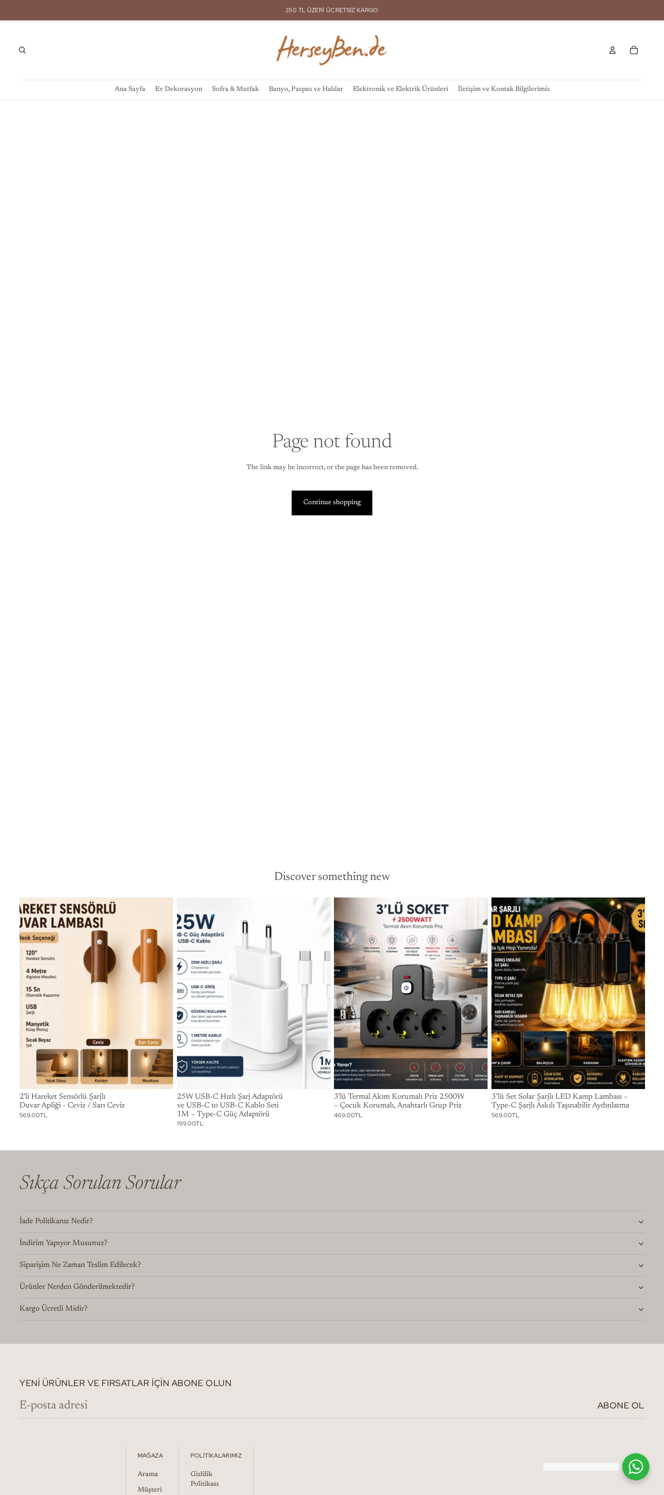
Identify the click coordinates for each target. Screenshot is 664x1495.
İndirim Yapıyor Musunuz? (63, 1243)
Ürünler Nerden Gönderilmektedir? (77, 1287)
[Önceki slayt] (34, 993)
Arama (148, 1474)
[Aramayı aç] (22, 50)
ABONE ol (621, 1405)
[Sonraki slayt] (158, 993)
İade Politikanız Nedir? (56, 1221)
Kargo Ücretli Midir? (53, 1309)
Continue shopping (332, 502)
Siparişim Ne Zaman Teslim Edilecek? (80, 1265)
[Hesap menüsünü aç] (612, 50)
